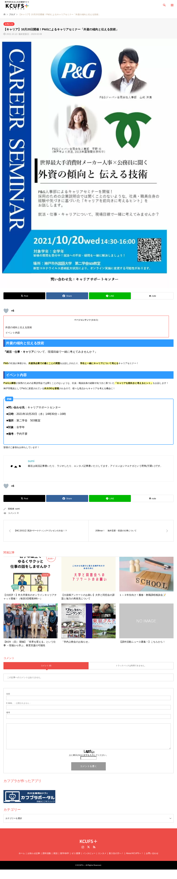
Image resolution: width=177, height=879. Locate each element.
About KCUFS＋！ (134, 853)
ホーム (22, 853)
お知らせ (9, 24)
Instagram (83, 847)
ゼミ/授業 (76, 853)
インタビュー (89, 853)
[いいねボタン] (6, 310)
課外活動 (47, 853)
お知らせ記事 (33, 853)
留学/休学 (64, 853)
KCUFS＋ (89, 841)
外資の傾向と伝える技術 (18, 327)
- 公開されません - (18, 703)
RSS (94, 847)
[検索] (164, 5)
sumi (17, 509)
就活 (55, 853)
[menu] (172, 5)
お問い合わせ (152, 853)
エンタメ (102, 853)
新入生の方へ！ (116, 853)
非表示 (94, 320)
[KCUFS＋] (16, 5)
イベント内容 (12, 332)
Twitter (88, 847)
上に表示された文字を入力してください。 (88, 755)
